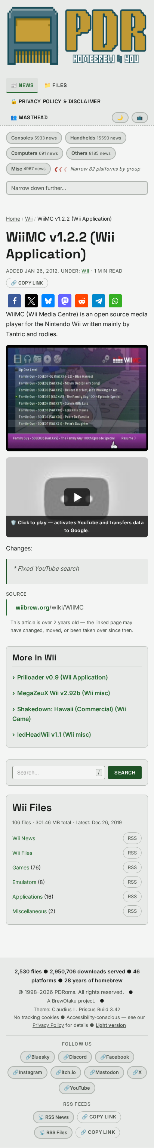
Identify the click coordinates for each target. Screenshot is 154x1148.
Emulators (24, 882)
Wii (29, 218)
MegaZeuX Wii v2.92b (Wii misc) (63, 693)
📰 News (22, 85)
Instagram (27, 1072)
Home (13, 218)
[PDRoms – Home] (77, 36)
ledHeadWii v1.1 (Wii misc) (54, 734)
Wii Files (22, 853)
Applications (27, 896)
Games (20, 867)
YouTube (77, 1088)
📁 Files (55, 85)
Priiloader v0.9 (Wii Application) (62, 677)
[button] (14, 300)
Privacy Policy (48, 1025)
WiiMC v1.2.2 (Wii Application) (60, 246)
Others (91, 153)
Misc (28, 169)
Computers (34, 153)
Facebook (114, 1057)
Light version (111, 1025)
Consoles (34, 138)
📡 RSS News (53, 1117)
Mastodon (104, 1072)
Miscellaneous (29, 911)
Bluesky (37, 1057)
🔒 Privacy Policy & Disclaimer (55, 101)
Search (124, 772)
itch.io (66, 1072)
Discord (75, 1057)
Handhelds (95, 138)
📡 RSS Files (53, 1132)
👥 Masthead (29, 117)
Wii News (23, 838)
